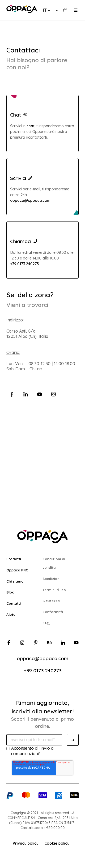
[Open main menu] (75, 10)
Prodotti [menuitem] (13, 559)
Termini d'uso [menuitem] (54, 590)
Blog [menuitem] (10, 592)
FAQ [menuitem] (46, 623)
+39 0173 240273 (24, 263)
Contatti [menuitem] (13, 603)
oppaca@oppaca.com (30, 200)
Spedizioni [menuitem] (51, 578)
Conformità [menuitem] (52, 612)
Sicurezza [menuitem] (51, 600)
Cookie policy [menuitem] (56, 843)
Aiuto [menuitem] (11, 614)
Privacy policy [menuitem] (25, 843)
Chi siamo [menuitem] (15, 581)
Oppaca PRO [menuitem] (17, 570)
